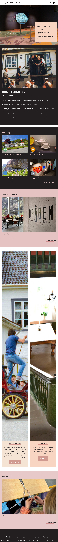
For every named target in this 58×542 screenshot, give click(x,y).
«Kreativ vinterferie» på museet (11, 516)
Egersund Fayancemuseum (38, 154)
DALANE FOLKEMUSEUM (14, 3)
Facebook (35, 540)
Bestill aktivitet (15, 443)
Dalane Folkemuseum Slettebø (11, 154)
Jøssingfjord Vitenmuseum (38, 178)
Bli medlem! (43, 443)
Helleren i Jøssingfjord (9, 178)
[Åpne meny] (54, 3)
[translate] (50, 3)
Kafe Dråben (6, 234)
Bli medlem (43, 458)
